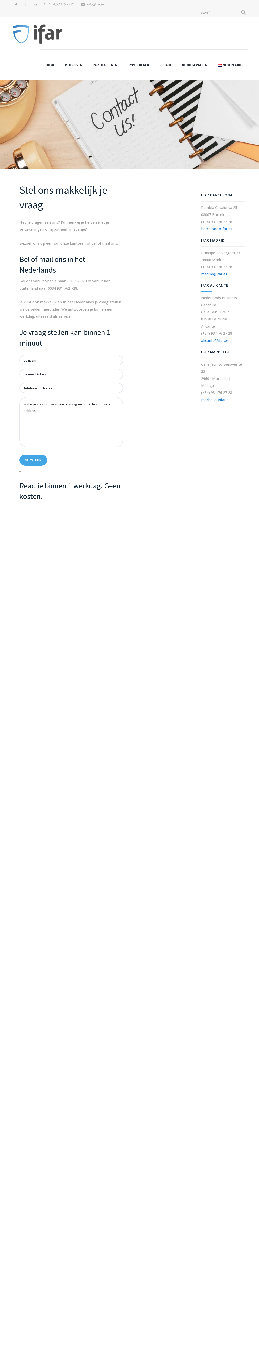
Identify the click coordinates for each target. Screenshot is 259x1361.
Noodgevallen (194, 65)
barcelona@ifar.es (216, 229)
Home (50, 65)
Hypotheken (138, 65)
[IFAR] (38, 36)
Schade (165, 65)
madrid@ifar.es (214, 274)
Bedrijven (73, 65)
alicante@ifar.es (215, 340)
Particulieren (105, 65)
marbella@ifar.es (215, 400)
